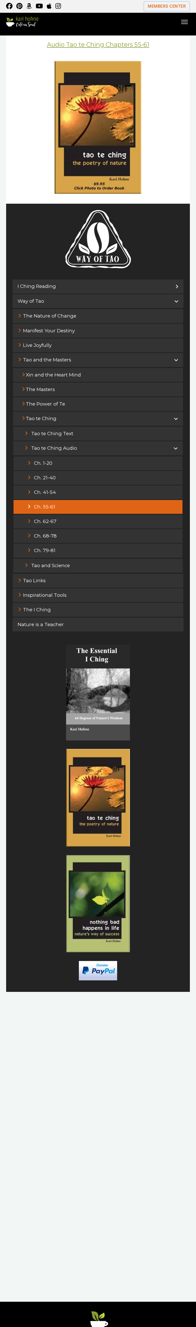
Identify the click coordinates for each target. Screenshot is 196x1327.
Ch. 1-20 (43, 463)
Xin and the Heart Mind (53, 375)
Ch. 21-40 (45, 478)
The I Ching (37, 610)
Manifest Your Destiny (49, 331)
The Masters (40, 389)
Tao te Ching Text (52, 433)
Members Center (167, 6)
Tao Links (34, 580)
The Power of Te (45, 404)
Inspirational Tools (45, 595)
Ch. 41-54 (45, 492)
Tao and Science (50, 565)
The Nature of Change (49, 316)
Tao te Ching (41, 418)
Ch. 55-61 (44, 507)
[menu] (184, 22)
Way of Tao (31, 301)
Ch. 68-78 (45, 536)
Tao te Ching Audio (54, 448)
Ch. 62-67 (45, 521)
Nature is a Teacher (41, 624)
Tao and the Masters (47, 360)
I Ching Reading (37, 286)
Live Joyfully (37, 345)
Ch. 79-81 (44, 550)
